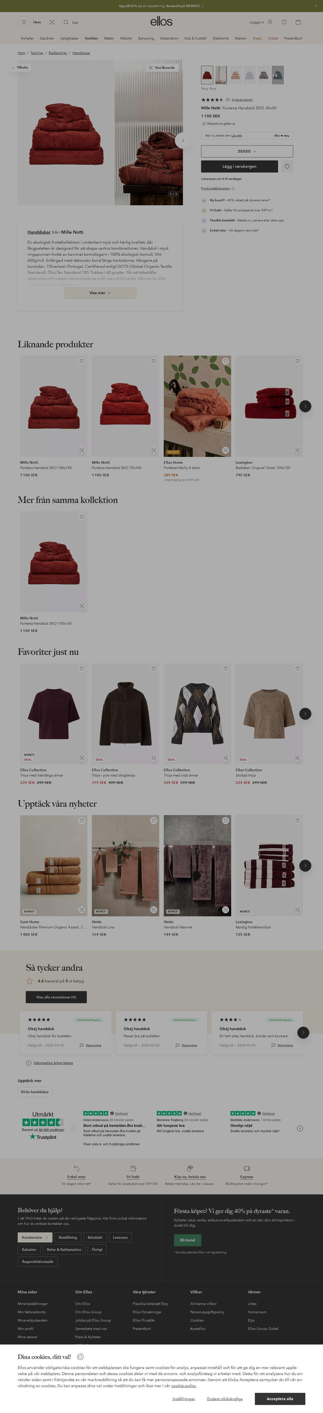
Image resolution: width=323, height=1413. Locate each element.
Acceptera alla (280, 1398)
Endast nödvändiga (225, 1398)
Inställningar (184, 1398)
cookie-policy (183, 1385)
